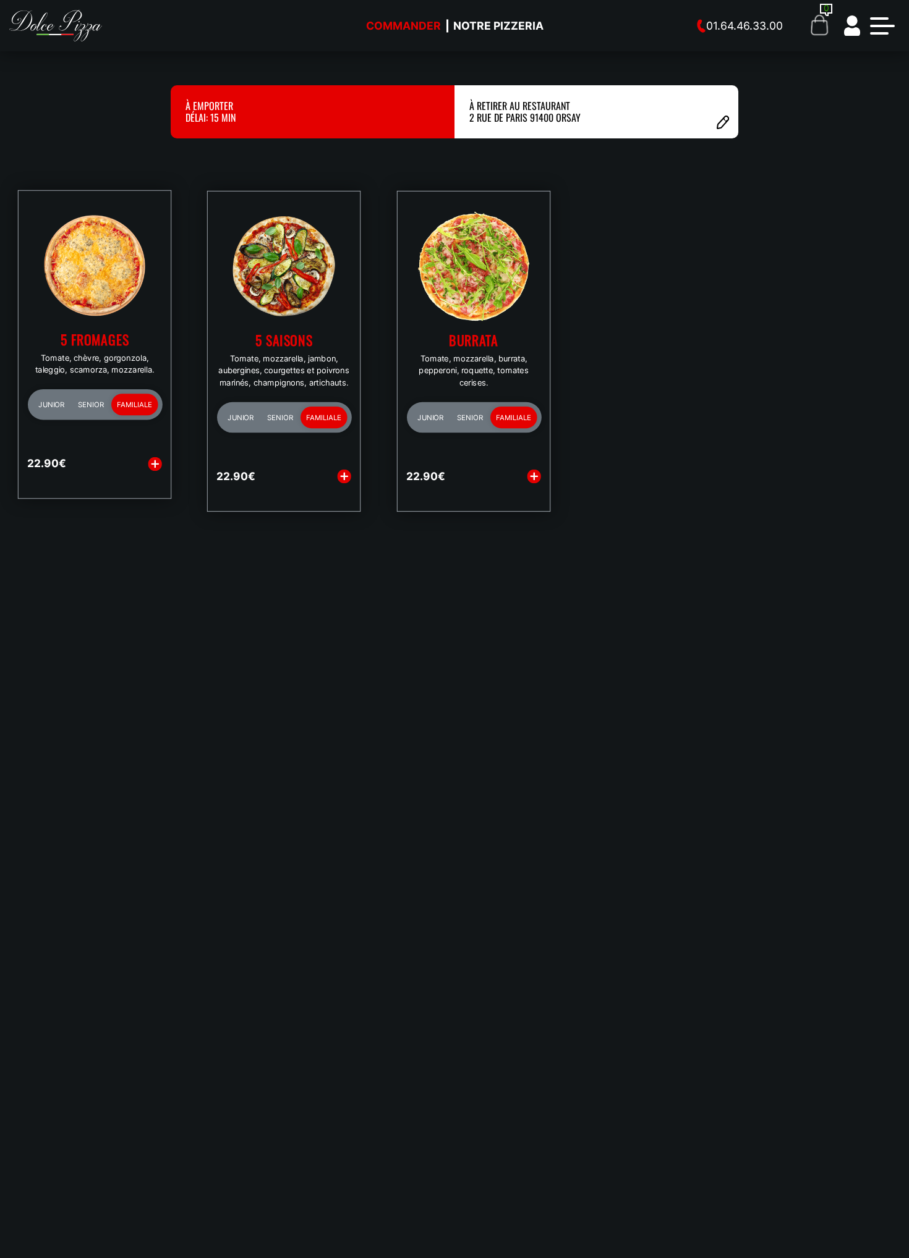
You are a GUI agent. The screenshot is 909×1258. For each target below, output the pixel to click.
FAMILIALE (135, 404)
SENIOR (91, 404)
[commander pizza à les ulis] (55, 25)
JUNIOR (51, 404)
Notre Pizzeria (498, 25)
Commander (403, 25)
